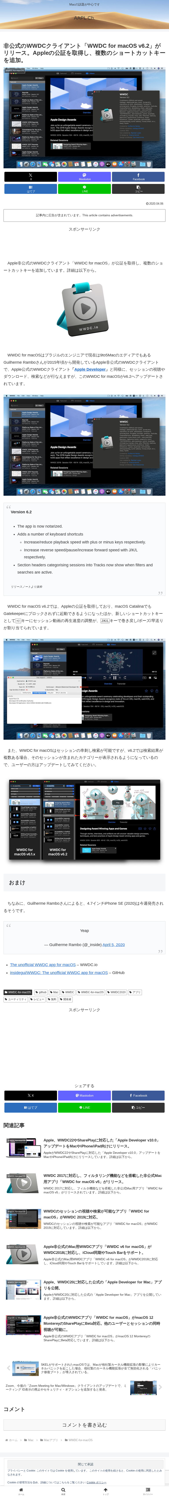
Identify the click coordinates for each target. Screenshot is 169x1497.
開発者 (67, 999)
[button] (138, 189)
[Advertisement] (84, 243)
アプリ (137, 992)
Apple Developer (90, 369)
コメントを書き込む (84, 1425)
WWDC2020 (118, 992)
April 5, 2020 (114, 945)
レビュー (39, 999)
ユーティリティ (17, 999)
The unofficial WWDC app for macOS (43, 965)
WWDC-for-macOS (19, 992)
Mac (55, 992)
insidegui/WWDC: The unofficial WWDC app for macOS (59, 972)
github (42, 992)
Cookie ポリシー (97, 1482)
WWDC (69, 992)
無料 (53, 999)
